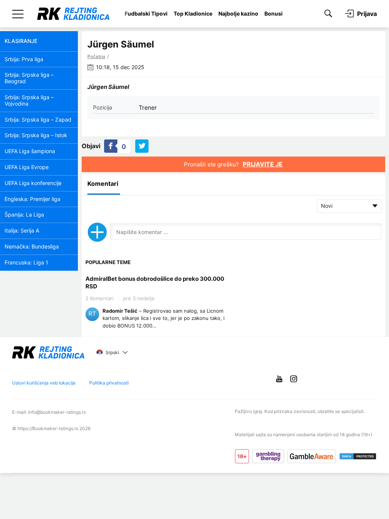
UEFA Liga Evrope (27, 167)
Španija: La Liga (24, 214)
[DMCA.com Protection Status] (358, 456)
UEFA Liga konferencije (33, 183)
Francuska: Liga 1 (26, 262)
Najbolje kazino (238, 13)
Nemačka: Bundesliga (32, 246)
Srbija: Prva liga (24, 59)
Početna (96, 56)
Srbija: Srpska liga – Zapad (38, 119)
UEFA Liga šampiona (30, 151)
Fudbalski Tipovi (146, 13)
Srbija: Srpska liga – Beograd (29, 77)
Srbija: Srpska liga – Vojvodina (29, 100)
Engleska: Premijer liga (32, 199)
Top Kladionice (193, 13)
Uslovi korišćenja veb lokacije (44, 383)
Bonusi (273, 13)
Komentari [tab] (102, 183)
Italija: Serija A (22, 230)
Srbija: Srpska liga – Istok (36, 135)
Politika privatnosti (109, 383)
